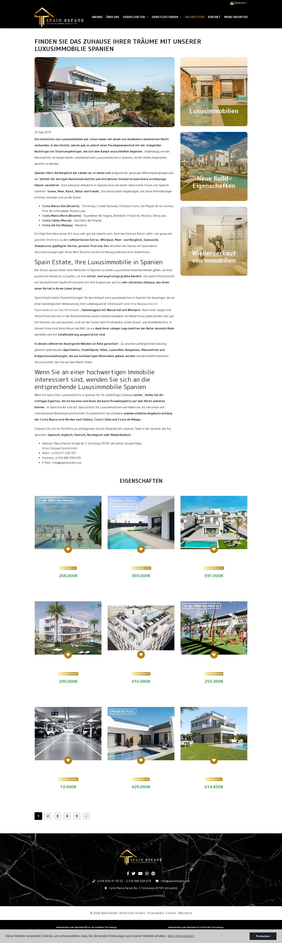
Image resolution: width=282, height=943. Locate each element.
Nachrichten (194, 17)
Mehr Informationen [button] (181, 936)
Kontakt (214, 17)
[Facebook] (128, 874)
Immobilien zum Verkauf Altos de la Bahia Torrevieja (86, 927)
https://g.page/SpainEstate (59, 448)
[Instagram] (147, 874)
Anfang (97, 17)
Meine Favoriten (235, 17)
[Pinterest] (153, 874)
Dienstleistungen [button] (165, 17)
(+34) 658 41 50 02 (110, 881)
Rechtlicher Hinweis (132, 913)
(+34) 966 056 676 (138, 881)
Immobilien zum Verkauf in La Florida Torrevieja (195, 927)
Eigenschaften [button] (134, 17)
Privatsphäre (155, 913)
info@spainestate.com (175, 881)
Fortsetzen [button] (263, 936)
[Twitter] (133, 874)
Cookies (171, 913)
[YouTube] (140, 874)
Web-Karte (185, 913)
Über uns (112, 17)
